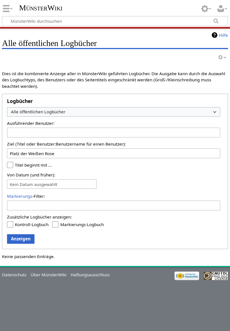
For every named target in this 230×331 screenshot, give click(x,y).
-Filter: (26, 196)
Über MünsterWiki (48, 274)
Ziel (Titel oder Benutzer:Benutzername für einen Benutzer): (66, 144)
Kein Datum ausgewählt (33, 184)
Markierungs (19, 196)
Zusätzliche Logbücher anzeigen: (39, 217)
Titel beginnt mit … (33, 165)
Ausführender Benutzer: (30, 123)
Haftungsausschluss (90, 274)
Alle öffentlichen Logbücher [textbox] (38, 111)
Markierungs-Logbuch (82, 224)
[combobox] (113, 112)
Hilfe (223, 35)
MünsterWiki (41, 7)
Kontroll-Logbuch (32, 224)
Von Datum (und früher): (31, 175)
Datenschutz (14, 274)
